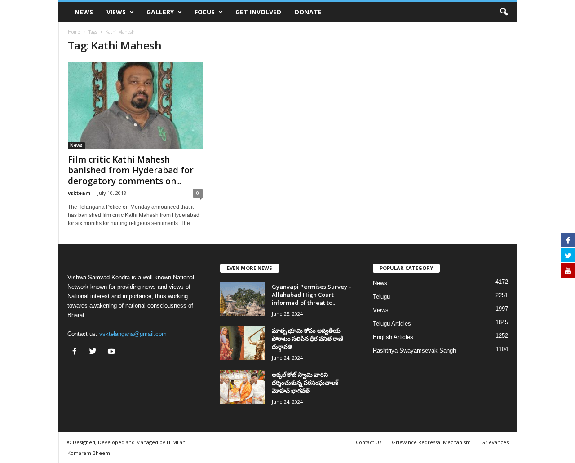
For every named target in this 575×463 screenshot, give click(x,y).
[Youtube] (112, 352)
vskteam (79, 193)
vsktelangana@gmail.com (133, 334)
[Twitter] (95, 352)
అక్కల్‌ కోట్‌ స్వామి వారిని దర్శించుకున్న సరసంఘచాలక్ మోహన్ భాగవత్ (305, 382)
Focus (205, 12)
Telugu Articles (392, 323)
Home (74, 32)
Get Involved (258, 12)
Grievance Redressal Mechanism (431, 442)
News (84, 12)
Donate (308, 12)
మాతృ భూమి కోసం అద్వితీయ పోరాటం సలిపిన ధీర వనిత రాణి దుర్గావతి (307, 338)
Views (116, 12)
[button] (503, 12)
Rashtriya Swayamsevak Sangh (414, 350)
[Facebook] (76, 352)
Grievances (495, 442)
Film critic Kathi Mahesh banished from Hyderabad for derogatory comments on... (131, 170)
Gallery (160, 12)
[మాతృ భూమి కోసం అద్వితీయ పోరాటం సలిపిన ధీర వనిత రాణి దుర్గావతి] (242, 343)
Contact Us (368, 442)
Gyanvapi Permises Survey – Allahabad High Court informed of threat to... (312, 294)
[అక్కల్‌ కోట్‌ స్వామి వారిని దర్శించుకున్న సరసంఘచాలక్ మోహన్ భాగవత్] (242, 387)
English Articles (393, 337)
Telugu (381, 296)
